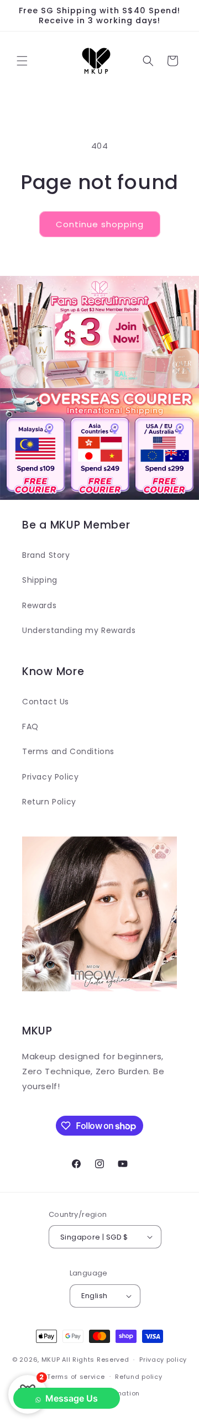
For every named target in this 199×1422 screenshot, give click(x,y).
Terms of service (75, 1376)
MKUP (50, 1359)
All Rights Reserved (95, 1359)
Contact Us (45, 701)
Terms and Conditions (68, 751)
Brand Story (46, 555)
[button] (22, 61)
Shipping (39, 579)
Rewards (39, 605)
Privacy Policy (50, 776)
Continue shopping (100, 224)
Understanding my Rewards (78, 630)
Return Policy (49, 801)
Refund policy (138, 1376)
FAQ (30, 726)
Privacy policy (163, 1359)
